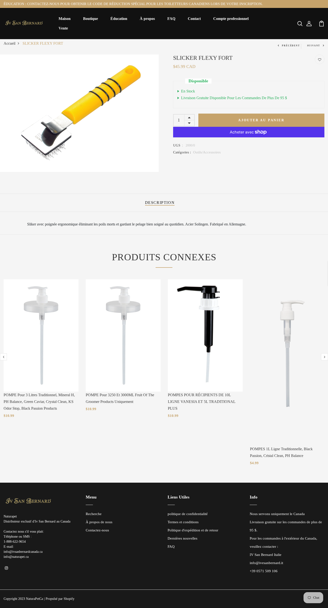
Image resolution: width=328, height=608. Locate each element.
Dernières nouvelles (182, 538)
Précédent (291, 45)
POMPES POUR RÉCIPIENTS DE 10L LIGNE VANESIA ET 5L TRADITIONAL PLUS (201, 401)
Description (160, 203)
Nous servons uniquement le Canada (277, 514)
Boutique (90, 19)
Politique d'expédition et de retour (193, 530)
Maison (65, 19)
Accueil (9, 43)
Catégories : (182, 152)
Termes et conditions (183, 522)
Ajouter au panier (261, 120)
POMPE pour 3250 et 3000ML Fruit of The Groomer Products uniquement (120, 398)
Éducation (118, 19)
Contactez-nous (97, 530)
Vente (63, 28)
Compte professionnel (231, 19)
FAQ (171, 19)
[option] (79, 113)
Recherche (94, 514)
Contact (194, 19)
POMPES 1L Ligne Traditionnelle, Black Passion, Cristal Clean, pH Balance (281, 452)
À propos (147, 19)
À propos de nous (99, 522)
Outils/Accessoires (207, 152)
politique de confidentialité (188, 514)
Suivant (313, 45)
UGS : (178, 145)
